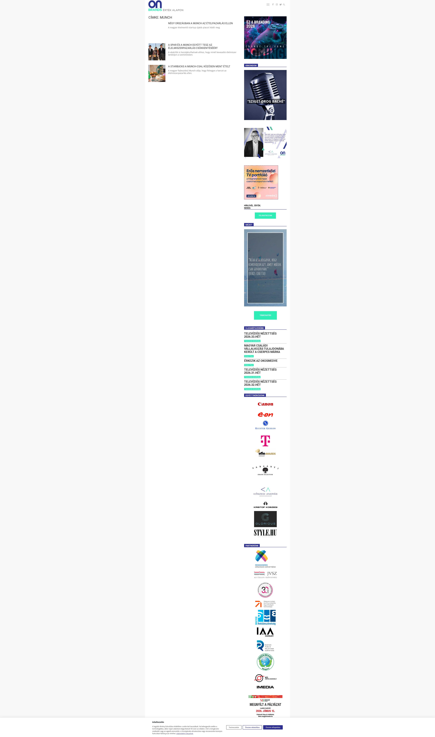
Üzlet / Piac (249, 356)
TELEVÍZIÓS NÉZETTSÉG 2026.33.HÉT (260, 335)
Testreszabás (234, 727)
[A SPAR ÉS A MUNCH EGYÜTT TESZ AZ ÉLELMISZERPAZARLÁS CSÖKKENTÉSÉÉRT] (156, 51)
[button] (285, 5)
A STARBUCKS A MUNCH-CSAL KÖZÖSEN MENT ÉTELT (199, 66)
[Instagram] (276, 4)
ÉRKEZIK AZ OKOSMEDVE (261, 360)
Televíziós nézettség (252, 341)
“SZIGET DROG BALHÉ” (266, 101)
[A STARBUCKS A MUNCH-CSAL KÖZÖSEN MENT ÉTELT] (156, 73)
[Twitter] (280, 4)
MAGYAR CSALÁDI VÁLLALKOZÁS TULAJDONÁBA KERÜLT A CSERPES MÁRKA (264, 349)
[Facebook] (273, 4)
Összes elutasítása (252, 727)
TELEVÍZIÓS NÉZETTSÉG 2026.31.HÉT (260, 371)
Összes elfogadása (273, 727)
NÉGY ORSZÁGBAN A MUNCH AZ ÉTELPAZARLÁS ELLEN (200, 23)
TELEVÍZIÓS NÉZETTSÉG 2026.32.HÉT (260, 383)
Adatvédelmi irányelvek (184, 733)
